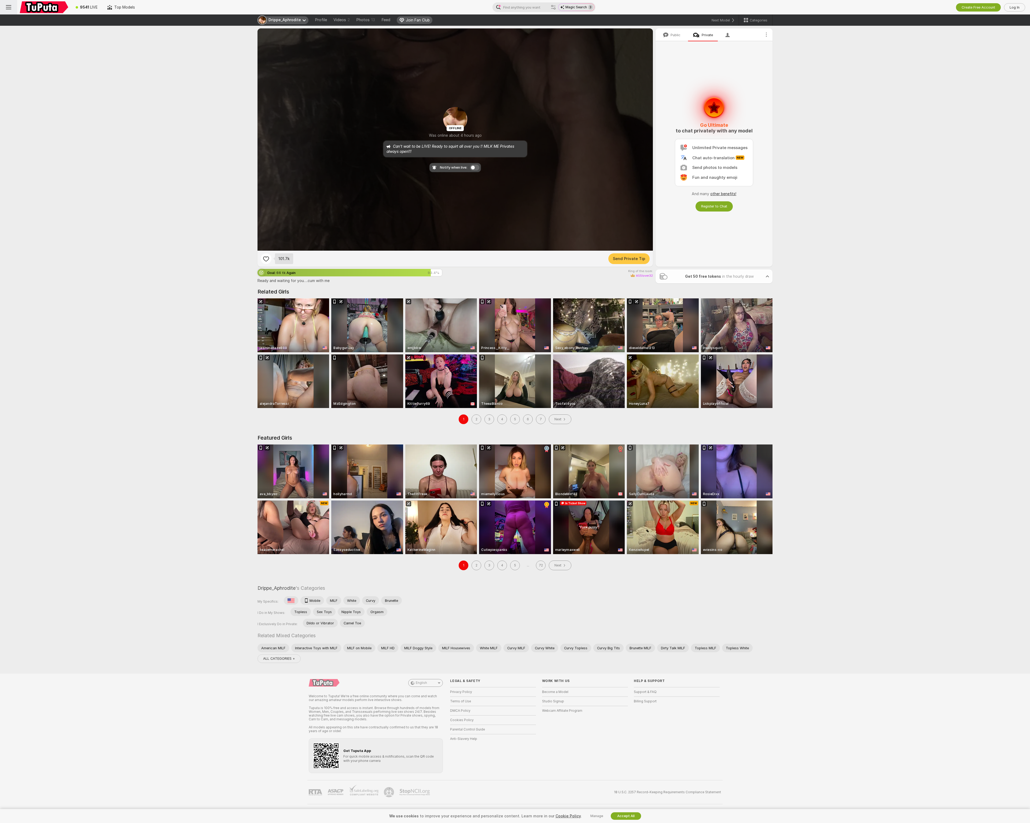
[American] (291, 600)
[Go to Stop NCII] (415, 792)
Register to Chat (714, 206)
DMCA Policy (460, 711)
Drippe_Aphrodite (277, 588)
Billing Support (645, 701)
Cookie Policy (568, 816)
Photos (365, 19)
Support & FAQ (645, 692)
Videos (341, 19)
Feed (385, 19)
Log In (1015, 7)
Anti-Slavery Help (463, 739)
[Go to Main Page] (44, 7)
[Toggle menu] (8, 7)
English (421, 683)
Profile (321, 19)
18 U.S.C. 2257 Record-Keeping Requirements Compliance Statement (667, 792)
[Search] (553, 7)
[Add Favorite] (266, 258)
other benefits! (723, 194)
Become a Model (555, 692)
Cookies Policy (462, 720)
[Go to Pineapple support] (389, 792)
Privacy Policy (461, 692)
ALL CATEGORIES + (279, 659)
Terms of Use (460, 701)
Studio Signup (553, 701)
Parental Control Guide (467, 729)
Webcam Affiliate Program (562, 711)
